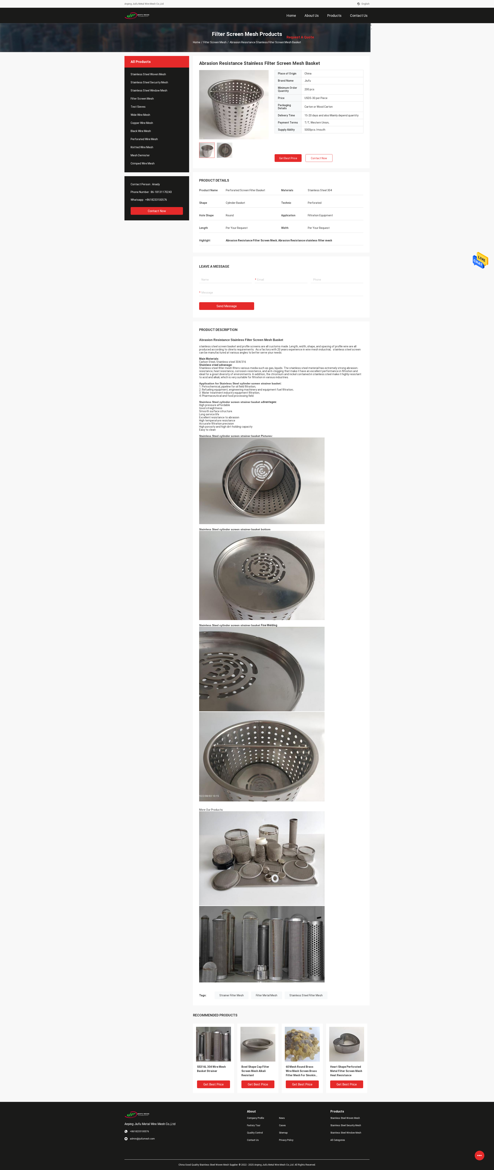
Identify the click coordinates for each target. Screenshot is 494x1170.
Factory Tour (253, 1125)
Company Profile (255, 1118)
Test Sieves (138, 106)
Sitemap (283, 1132)
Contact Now (157, 211)
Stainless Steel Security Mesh (149, 82)
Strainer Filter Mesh (231, 995)
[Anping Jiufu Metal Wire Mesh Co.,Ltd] (137, 15)
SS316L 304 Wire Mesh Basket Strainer (211, 1069)
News (282, 1118)
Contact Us (253, 1140)
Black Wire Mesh (141, 131)
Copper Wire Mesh (142, 122)
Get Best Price (288, 158)
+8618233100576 (156, 199)
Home (196, 42)
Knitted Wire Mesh (142, 147)
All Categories (337, 1140)
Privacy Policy (286, 1140)
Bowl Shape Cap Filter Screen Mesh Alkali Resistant (255, 1071)
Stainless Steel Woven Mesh (148, 74)
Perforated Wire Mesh (144, 139)
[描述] (370, 24)
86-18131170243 (161, 192)
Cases (282, 1125)
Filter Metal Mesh (266, 995)
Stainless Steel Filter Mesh (306, 995)
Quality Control (255, 1132)
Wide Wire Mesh (140, 114)
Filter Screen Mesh (215, 42)
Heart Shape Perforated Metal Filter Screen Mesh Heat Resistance (346, 1071)
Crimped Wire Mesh (143, 163)
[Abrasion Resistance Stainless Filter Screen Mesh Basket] (213, 1044)
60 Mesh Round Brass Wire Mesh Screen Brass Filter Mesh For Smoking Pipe (301, 1071)
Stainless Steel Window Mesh (149, 90)
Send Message (227, 306)
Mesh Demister (140, 155)
